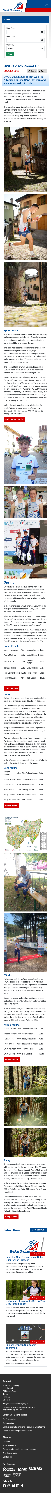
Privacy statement (10, 1445)
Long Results (11, 805)
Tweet (43, 71)
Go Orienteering (9, 1419)
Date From (10, 28)
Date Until (10, 36)
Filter (10, 54)
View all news (38, 1230)
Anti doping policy (10, 1453)
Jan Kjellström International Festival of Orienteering (24, 1427)
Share (33, 71)
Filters (7, 19)
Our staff (6, 1441)
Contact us (7, 1457)
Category (10, 45)
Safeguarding (8, 1423)
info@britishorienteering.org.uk (15, 1404)
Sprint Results (11, 688)
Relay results (11, 1217)
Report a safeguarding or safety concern (19, 1449)
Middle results (11, 1059)
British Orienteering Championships (17, 1431)
